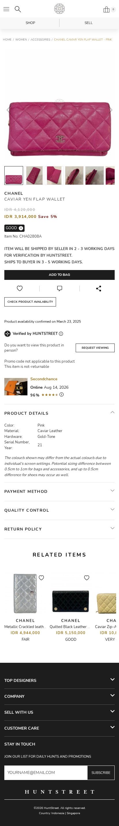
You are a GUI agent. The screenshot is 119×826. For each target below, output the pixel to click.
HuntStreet (59, 8)
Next (110, 110)
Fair (25, 639)
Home (7, 40)
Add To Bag (59, 274)
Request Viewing (95, 348)
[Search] (17, 9)
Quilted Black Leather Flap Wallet (78, 626)
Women (21, 40)
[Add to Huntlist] (19, 288)
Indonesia (57, 813)
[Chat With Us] (59, 288)
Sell (89, 23)
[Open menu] (6, 9)
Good (71, 639)
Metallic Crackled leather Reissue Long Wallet (43, 626)
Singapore (73, 813)
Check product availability (30, 302)
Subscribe (101, 772)
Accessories (40, 40)
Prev (8, 110)
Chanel (13, 193)
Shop (30, 23)
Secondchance (43, 379)
